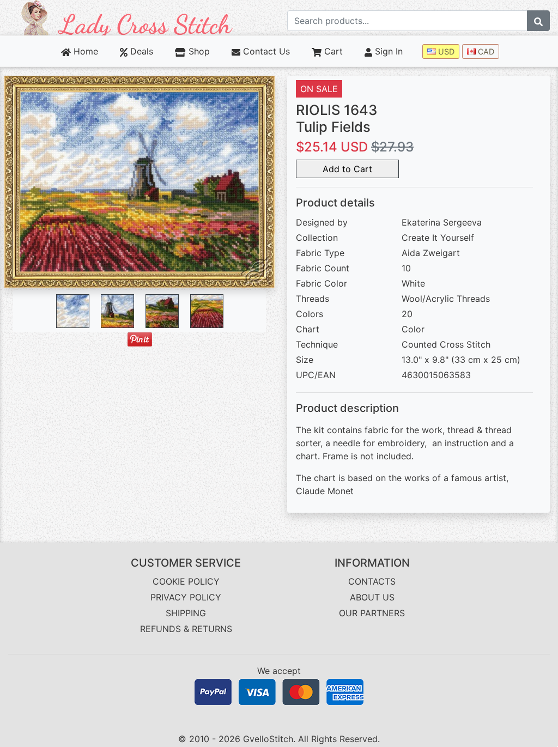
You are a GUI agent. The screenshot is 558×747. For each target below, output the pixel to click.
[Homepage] (127, 16)
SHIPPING (186, 613)
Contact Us (265, 51)
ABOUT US (372, 597)
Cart (332, 51)
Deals (140, 51)
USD (445, 51)
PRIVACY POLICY (185, 597)
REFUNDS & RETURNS (186, 628)
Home (84, 51)
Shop (197, 51)
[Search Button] (538, 20)
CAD (485, 51)
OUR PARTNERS (372, 613)
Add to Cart (347, 168)
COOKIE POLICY (186, 581)
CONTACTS (372, 581)
